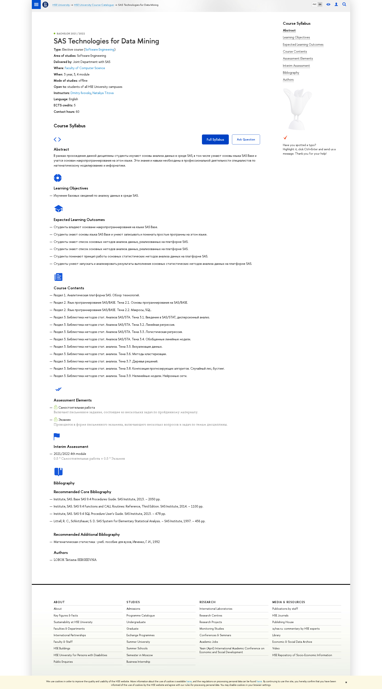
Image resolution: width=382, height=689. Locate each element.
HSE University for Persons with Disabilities (80, 655)
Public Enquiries (63, 661)
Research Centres (211, 615)
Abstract (289, 30)
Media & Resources (288, 602)
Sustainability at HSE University (73, 622)
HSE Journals (280, 615)
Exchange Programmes (140, 635)
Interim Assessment (296, 65)
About (59, 602)
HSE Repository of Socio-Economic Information (302, 655)
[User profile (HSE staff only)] (336, 4)
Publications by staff (285, 608)
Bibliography (291, 72)
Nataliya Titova (103, 93)
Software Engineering (99, 49)
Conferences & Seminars (215, 635)
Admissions (133, 608)
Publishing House (283, 622)
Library (276, 635)
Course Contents (295, 51)
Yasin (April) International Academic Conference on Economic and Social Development (232, 650)
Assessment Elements (298, 58)
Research (208, 602)
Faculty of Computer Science (85, 68)
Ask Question (246, 139)
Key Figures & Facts (66, 615)
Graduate (132, 628)
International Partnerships (70, 635)
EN (320, 4)
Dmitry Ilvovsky (81, 93)
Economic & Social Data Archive (292, 642)
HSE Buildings (62, 648)
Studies (133, 602)
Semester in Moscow (140, 655)
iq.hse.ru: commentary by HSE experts (296, 628)
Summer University (138, 642)
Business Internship (138, 661)
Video (276, 648)
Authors (288, 79)
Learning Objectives (296, 37)
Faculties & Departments (69, 628)
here (189, 681)
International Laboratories (216, 608)
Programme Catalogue (141, 615)
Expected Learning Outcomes (303, 44)
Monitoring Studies (212, 628)
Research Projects (211, 622)
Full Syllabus (215, 139)
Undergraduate (136, 622)
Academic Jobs (209, 642)
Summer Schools (137, 648)
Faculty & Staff (63, 642)
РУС (315, 4)
